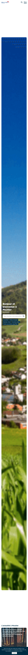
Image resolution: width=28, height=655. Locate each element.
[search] (21, 2)
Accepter (14, 653)
